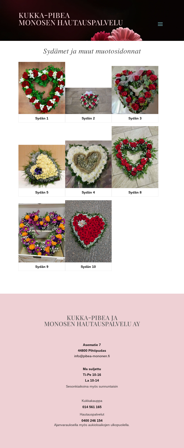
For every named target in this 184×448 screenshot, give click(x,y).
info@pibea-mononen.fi (92, 356)
